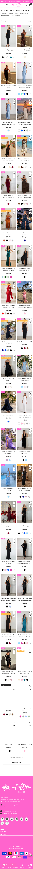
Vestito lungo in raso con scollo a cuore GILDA (8, 269)
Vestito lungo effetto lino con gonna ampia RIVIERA (25, 196)
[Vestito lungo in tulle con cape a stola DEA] (24, 366)
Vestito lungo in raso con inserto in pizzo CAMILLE (24, 489)
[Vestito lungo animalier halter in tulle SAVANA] (24, 36)
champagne (10, 167)
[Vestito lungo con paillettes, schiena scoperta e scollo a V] (8, 585)
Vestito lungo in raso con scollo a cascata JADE (8, 233)
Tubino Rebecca (8, 708)
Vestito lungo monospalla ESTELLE (8, 562)
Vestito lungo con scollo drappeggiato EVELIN (24, 635)
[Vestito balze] (8, 732)
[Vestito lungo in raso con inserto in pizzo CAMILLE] (24, 475)
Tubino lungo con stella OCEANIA (25, 709)
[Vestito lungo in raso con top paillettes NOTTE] (24, 256)
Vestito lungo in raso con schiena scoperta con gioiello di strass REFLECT (25, 123)
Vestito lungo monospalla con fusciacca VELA (8, 306)
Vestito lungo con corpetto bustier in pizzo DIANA (25, 526)
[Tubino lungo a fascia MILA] (24, 329)
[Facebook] (2, 819)
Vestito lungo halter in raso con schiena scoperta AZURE (25, 87)
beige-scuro (8, 57)
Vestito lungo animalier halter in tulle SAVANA (25, 50)
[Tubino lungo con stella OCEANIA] (24, 695)
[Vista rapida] (14, 30)
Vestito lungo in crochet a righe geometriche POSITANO (24, 160)
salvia (27, 130)
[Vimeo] (7, 823)
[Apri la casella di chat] (30, 854)
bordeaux (12, 167)
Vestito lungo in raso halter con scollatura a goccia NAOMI (25, 599)
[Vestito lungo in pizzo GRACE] (8, 366)
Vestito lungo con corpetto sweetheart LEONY (25, 672)
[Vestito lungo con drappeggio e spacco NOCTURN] (8, 182)
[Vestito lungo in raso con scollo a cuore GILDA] (8, 256)
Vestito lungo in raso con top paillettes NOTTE (24, 269)
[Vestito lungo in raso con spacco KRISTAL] (8, 439)
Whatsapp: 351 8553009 (10, 811)
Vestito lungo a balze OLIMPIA (8, 489)
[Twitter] (2, 823)
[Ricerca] (7, 5)
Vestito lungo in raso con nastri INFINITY (8, 343)
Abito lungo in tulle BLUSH (25, 744)
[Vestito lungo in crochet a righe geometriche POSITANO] (24, 146)
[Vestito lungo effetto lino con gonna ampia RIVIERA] (24, 182)
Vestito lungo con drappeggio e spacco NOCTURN (8, 196)
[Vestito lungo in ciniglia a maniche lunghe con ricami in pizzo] (24, 549)
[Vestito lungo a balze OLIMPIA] (8, 475)
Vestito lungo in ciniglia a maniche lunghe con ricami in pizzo (25, 563)
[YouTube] (26, 819)
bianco (5, 57)
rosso (3, 313)
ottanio (11, 57)
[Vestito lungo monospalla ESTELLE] (8, 549)
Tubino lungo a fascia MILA (24, 342)
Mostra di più (16, 762)
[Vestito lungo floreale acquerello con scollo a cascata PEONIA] (24, 292)
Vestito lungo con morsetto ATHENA (8, 526)
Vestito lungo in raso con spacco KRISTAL (8, 452)
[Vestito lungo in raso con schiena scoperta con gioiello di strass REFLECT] (24, 109)
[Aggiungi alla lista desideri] (14, 26)
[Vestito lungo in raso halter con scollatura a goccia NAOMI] (24, 585)
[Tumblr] (21, 819)
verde (5, 277)
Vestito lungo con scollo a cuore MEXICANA (8, 50)
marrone (19, 204)
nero (3, 57)
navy (25, 240)
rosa (25, 313)
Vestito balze (8, 744)
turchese (22, 94)
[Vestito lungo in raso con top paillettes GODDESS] (8, 658)
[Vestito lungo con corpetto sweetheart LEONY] (24, 658)
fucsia (20, 716)
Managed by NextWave (16, 848)
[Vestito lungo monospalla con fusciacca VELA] (8, 292)
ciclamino (11, 277)
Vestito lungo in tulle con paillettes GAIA (24, 452)
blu (24, 94)
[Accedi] (26, 5)
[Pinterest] (12, 819)
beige (25, 57)
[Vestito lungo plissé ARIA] (8, 402)
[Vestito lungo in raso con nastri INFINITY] (8, 329)
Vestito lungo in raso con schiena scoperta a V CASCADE (8, 160)
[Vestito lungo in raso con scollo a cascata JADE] (8, 219)
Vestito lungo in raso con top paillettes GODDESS (8, 672)
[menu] (2, 5)
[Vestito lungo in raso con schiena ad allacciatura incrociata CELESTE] (8, 109)
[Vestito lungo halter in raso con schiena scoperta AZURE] (24, 73)
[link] (22, 866)
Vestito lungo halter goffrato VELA (8, 86)
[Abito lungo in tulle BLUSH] (24, 732)
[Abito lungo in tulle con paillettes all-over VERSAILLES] (24, 219)
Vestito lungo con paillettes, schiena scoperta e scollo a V (8, 599)
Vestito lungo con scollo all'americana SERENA (24, 416)
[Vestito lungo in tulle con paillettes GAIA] (24, 439)
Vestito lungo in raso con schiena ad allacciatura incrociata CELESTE (8, 123)
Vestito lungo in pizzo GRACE (8, 379)
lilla (7, 460)
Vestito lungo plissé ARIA (8, 415)
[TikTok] (17, 819)
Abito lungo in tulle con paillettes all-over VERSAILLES (25, 233)
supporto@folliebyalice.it (10, 813)
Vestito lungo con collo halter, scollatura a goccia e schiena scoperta (8, 636)
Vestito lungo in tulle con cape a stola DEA (24, 379)
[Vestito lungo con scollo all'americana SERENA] (24, 402)
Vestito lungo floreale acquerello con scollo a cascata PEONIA (25, 306)
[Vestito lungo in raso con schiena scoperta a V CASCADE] (8, 146)
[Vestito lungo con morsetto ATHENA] (8, 512)
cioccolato (22, 167)
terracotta (4, 240)
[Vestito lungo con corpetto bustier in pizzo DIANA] (24, 512)
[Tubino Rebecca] (8, 695)
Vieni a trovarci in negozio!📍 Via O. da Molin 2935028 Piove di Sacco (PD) (10, 807)
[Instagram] (7, 819)
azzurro (19, 94)
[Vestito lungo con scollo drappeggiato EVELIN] (24, 622)
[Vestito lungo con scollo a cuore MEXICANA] (8, 36)
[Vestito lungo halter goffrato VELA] (8, 73)
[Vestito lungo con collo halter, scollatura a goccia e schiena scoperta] (8, 622)
